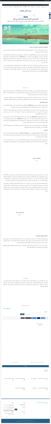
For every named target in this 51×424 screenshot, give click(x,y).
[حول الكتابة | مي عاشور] (31, 384)
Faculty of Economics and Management (9, 410)
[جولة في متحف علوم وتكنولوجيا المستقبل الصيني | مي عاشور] (42, 384)
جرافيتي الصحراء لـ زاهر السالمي (7, 409)
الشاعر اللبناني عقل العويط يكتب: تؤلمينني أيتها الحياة (9, 414)
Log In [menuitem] (48, 0)
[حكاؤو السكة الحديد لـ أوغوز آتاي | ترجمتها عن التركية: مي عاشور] (20, 375)
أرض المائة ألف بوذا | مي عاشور (33, 378)
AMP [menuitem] (45, 0)
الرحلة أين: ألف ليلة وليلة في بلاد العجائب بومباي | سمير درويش (8, 407)
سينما (28, 15)
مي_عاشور (46, 311)
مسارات (28, 6)
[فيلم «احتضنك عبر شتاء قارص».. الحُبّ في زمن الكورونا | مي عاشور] (20, 384)
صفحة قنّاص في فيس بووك (25, 2)
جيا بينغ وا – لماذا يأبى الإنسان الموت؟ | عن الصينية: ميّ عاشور (9, 379)
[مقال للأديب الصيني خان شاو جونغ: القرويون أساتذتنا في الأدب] (42, 375)
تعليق (25, 366)
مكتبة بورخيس (37, 6)
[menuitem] (50, 0)
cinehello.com (24, 87)
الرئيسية (33, 15)
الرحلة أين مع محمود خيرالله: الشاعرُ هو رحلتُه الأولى (9, 405)
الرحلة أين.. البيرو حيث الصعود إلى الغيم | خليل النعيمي (9, 412)
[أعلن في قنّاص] (25, 394)
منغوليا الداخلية (33, 55)
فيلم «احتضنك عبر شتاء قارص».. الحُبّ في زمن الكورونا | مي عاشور (20, 388)
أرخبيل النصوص (42, 6)
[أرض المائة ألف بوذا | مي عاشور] (31, 375)
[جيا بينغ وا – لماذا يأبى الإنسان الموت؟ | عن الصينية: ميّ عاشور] (8, 375)
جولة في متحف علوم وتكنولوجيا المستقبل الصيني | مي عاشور (43, 388)
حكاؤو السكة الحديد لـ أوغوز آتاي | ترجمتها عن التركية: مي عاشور (20, 379)
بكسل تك (19, 420)
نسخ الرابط (22, 314)
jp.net (27, 278)
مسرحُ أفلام (32, 6)
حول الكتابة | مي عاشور (34, 388)
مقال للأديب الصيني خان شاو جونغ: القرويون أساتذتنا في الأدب (42, 378)
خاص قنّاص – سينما (6, 309)
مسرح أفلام (30, 15)
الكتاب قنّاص (24, 6)
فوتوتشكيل (46, 333)
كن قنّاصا (20, 6)
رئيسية (46, 6)
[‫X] (39, 324)
